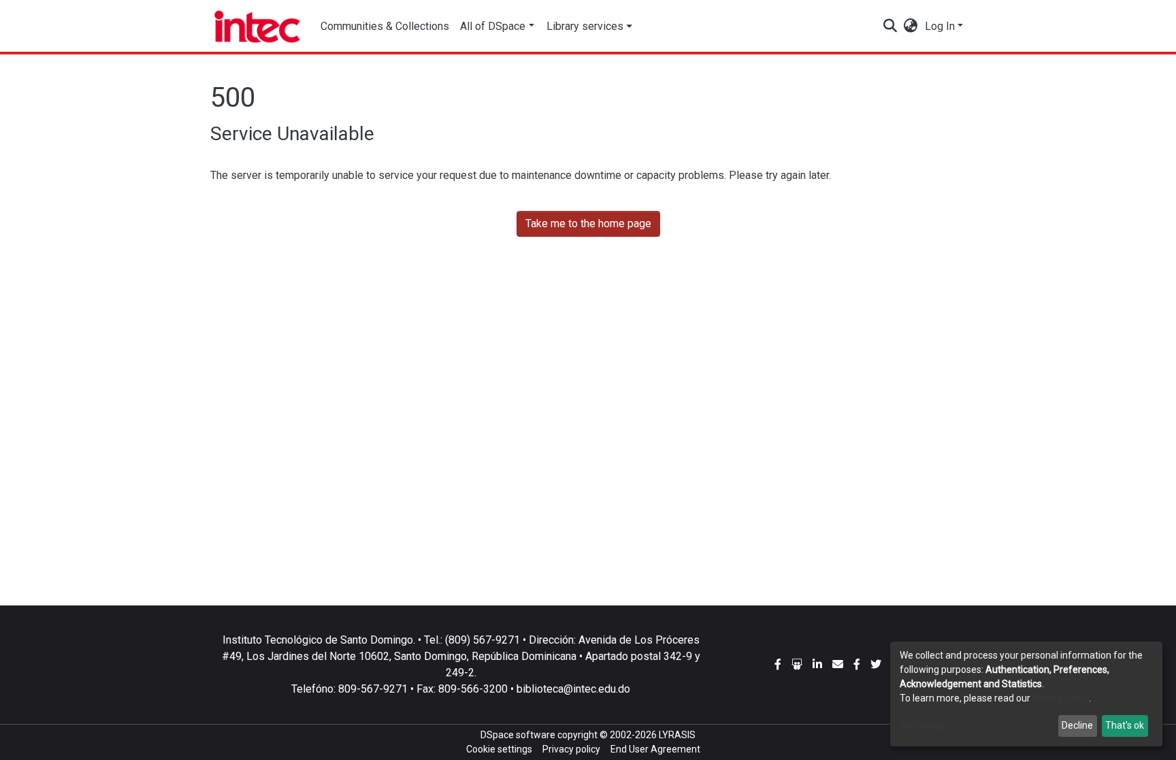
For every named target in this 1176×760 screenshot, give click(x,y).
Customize (923, 725)
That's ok (1124, 725)
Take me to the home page (588, 223)
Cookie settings (499, 749)
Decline (1077, 725)
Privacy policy (571, 749)
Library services (584, 26)
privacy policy (1060, 698)
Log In (940, 26)
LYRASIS (677, 734)
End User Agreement (655, 749)
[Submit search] (890, 26)
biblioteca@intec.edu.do (573, 688)
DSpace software (517, 734)
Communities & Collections (385, 26)
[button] (911, 26)
